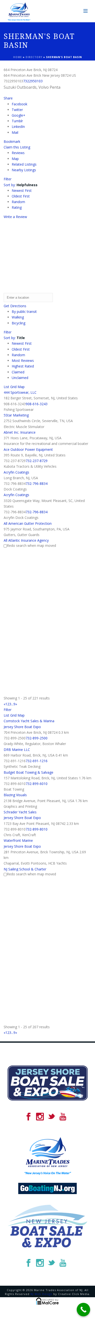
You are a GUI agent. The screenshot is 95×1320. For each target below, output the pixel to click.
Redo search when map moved (31, 545)
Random (18, 201)
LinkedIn (18, 126)
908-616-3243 (37, 404)
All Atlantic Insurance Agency (26, 540)
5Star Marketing (16, 415)
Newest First (22, 190)
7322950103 (33, 81)
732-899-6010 (37, 783)
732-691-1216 (37, 760)
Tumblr (17, 121)
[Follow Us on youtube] (63, 1117)
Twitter (17, 109)
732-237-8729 (37, 460)
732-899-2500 (37, 738)
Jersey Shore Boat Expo (22, 726)
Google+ (18, 115)
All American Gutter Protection (28, 523)
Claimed (18, 372)
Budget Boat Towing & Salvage (28, 772)
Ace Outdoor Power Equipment (28, 449)
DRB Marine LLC (17, 749)
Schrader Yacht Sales (20, 812)
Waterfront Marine (18, 840)
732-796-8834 (37, 483)
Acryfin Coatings (16, 472)
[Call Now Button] (83, 1309)
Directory (34, 57)
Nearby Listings (24, 170)
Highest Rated (23, 366)
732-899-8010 (37, 829)
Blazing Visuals (15, 795)
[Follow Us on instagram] (40, 1117)
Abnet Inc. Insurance (20, 432)
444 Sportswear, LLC (20, 392)
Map (15, 158)
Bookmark (12, 141)
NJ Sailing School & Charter (25, 869)
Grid (13, 386)
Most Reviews (23, 360)
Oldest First (21, 196)
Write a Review (15, 216)
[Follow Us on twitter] (51, 1117)
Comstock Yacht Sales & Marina (29, 721)
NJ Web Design (41, 1294)
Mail (15, 132)
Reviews (18, 152)
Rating (17, 207)
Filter (7, 179)
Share (8, 98)
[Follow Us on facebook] (28, 1117)
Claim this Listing (17, 147)
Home (17, 57)
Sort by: (21, 185)
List (6, 386)
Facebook (19, 104)
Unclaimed (20, 377)
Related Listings (24, 164)
